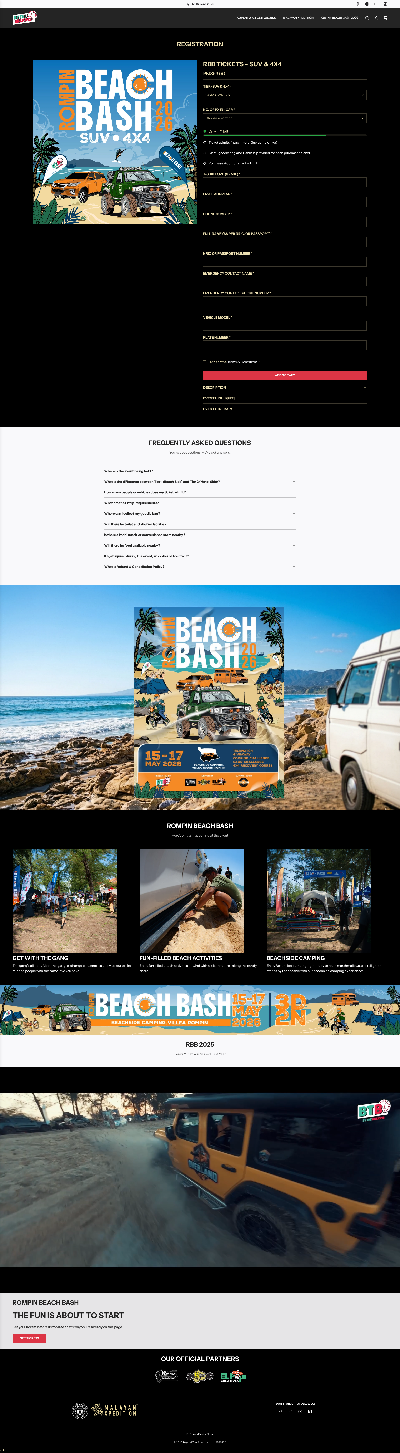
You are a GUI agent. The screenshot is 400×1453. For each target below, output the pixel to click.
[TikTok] (385, 4)
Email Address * (217, 194)
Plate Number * (217, 337)
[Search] (367, 18)
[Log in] (376, 18)
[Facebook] (357, 4)
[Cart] (385, 18)
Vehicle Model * (217, 317)
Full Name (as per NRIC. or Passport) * (238, 234)
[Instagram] (367, 4)
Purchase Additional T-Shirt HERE (235, 163)
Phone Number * (217, 214)
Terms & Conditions (242, 362)
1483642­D (220, 1442)
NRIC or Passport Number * (227, 253)
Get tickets (29, 1338)
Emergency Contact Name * (228, 273)
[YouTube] (376, 4)
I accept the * (234, 362)
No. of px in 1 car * (219, 110)
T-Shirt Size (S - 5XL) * (221, 174)
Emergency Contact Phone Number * (237, 293)
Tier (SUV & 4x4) (217, 86)
